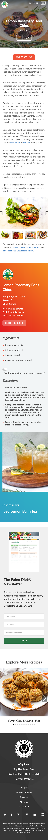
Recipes (24, 787)
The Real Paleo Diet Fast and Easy (18, 250)
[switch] (4, 369)
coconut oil (15, 142)
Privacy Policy (17, 828)
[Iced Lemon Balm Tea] (24, 462)
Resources (24, 797)
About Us (24, 802)
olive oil (26, 142)
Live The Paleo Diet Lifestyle (24, 773)
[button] (43, 3)
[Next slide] (47, 213)
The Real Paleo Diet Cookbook (26, 247)
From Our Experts (24, 792)
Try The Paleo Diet (24, 769)
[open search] (37, 2)
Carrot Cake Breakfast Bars (24, 720)
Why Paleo (24, 764)
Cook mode (24, 373)
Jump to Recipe (23, 57)
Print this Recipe (14, 323)
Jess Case (24, 30)
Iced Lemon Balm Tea (19, 511)
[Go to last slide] (1, 213)
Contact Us (24, 806)
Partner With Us (24, 778)
